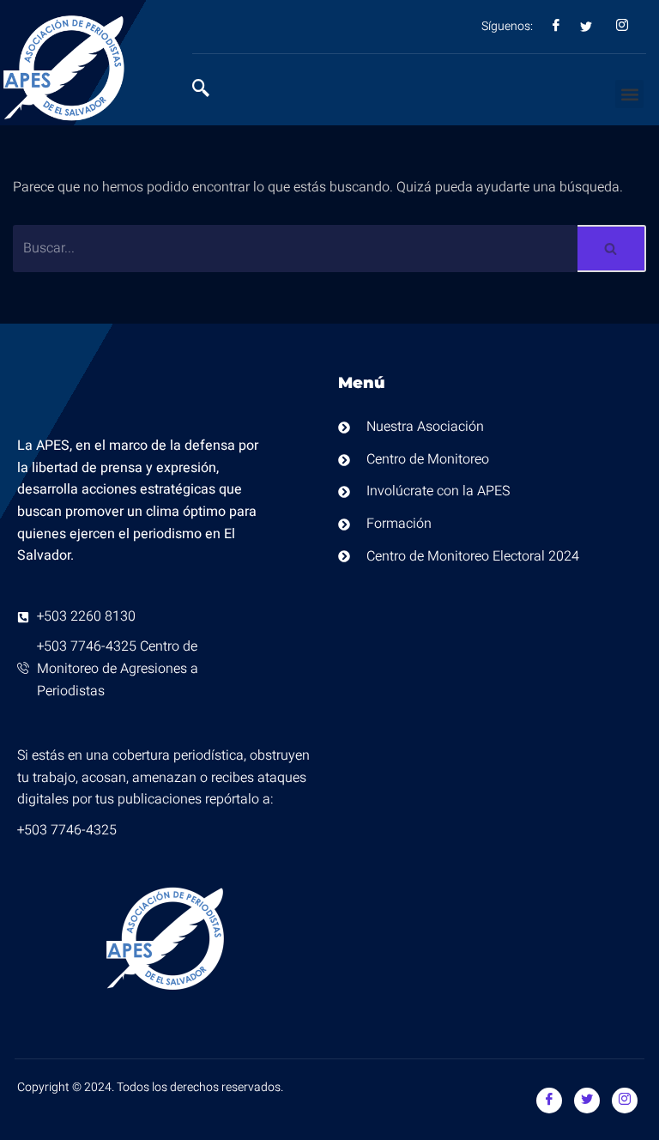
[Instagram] (625, 1100)
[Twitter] (587, 1100)
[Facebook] (549, 1100)
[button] (629, 94)
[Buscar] (611, 248)
